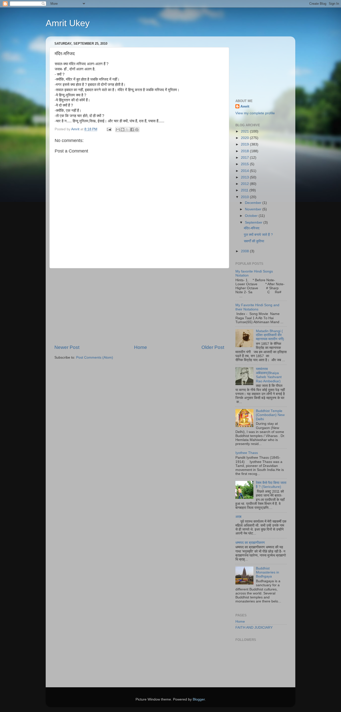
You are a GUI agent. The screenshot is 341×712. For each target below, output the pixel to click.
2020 (245, 138)
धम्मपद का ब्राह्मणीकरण (250, 543)
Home (140, 347)
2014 (245, 171)
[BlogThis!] (122, 129)
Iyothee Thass (246, 453)
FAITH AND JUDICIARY (254, 627)
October (252, 216)
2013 (245, 177)
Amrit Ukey (68, 23)
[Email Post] (108, 129)
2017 (245, 157)
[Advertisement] (139, 306)
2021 (245, 131)
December (253, 203)
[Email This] (117, 129)
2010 (245, 197)
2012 (245, 184)
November (253, 209)
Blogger (199, 699)
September (254, 222)
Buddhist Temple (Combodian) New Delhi (270, 415)
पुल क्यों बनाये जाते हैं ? (258, 235)
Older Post (212, 347)
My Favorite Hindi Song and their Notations (257, 307)
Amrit (244, 106)
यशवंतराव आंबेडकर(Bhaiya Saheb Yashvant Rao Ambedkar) (269, 375)
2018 (245, 151)
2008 (245, 251)
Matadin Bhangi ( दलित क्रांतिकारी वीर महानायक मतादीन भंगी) (270, 335)
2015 (245, 164)
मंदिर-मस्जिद (251, 228)
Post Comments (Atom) (94, 357)
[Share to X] (127, 129)
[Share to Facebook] (132, 129)
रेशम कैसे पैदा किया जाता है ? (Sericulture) (271, 485)
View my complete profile (255, 113)
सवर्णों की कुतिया (254, 241)
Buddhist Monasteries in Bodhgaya (267, 572)
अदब (238, 517)
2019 (245, 144)
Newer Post (66, 347)
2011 (245, 190)
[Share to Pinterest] (136, 129)
